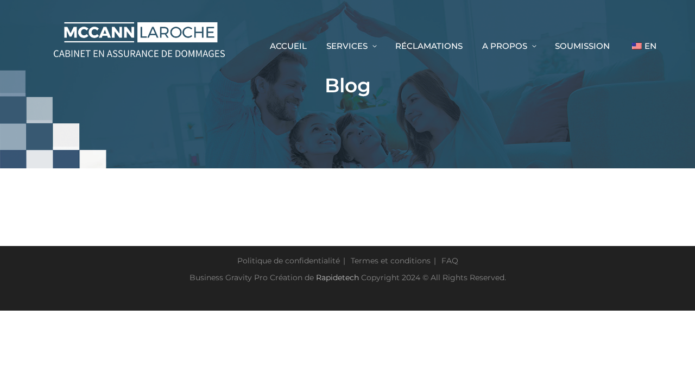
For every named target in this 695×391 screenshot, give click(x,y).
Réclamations (429, 46)
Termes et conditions (391, 261)
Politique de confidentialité (288, 261)
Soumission (582, 46)
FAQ (449, 261)
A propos (504, 46)
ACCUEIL (288, 46)
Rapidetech (337, 277)
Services (347, 46)
